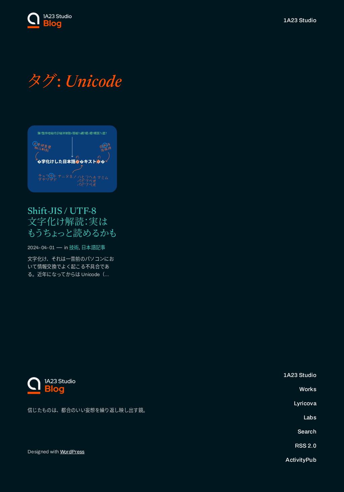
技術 (74, 247)
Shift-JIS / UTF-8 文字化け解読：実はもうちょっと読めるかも (72, 222)
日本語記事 (93, 247)
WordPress (72, 451)
